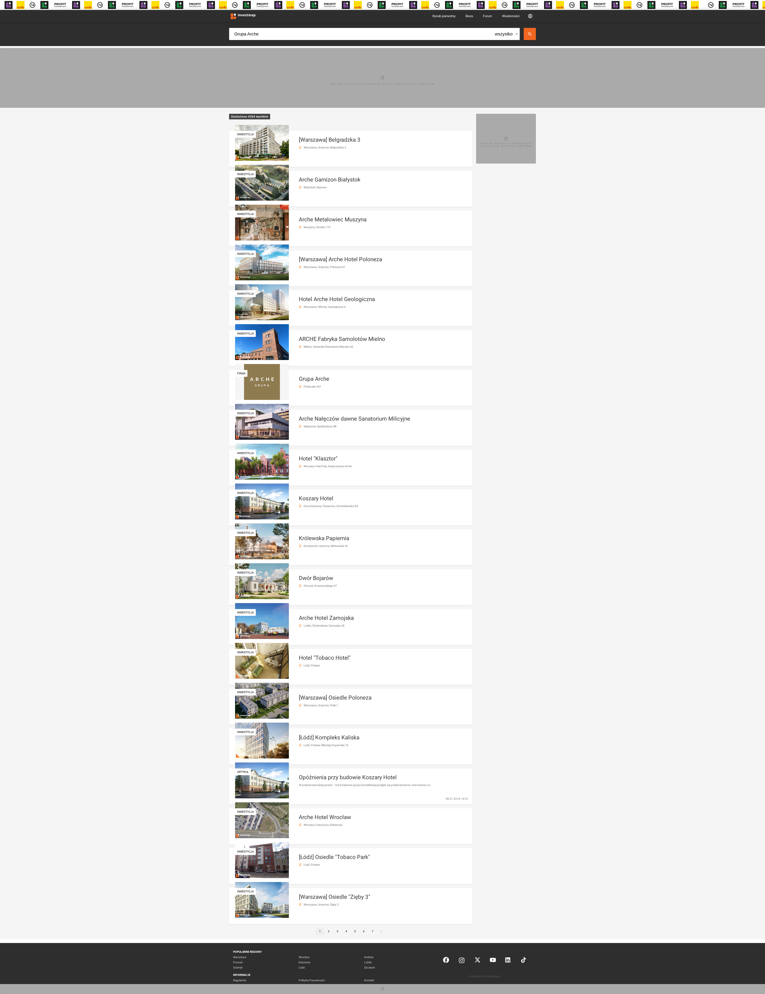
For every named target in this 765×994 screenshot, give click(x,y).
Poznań (238, 962)
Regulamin (239, 980)
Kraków (369, 957)
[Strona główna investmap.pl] (243, 16)
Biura (469, 16)
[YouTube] (493, 961)
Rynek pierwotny (444, 16)
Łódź (302, 967)
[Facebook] (446, 961)
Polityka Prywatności (312, 980)
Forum (487, 16)
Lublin (368, 962)
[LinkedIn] (508, 961)
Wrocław (304, 957)
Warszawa (239, 957)
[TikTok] (524, 961)
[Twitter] (478, 961)
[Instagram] (461, 961)
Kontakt (369, 980)
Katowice (304, 962)
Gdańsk (238, 967)
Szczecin (369, 967)
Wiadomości (511, 16)
